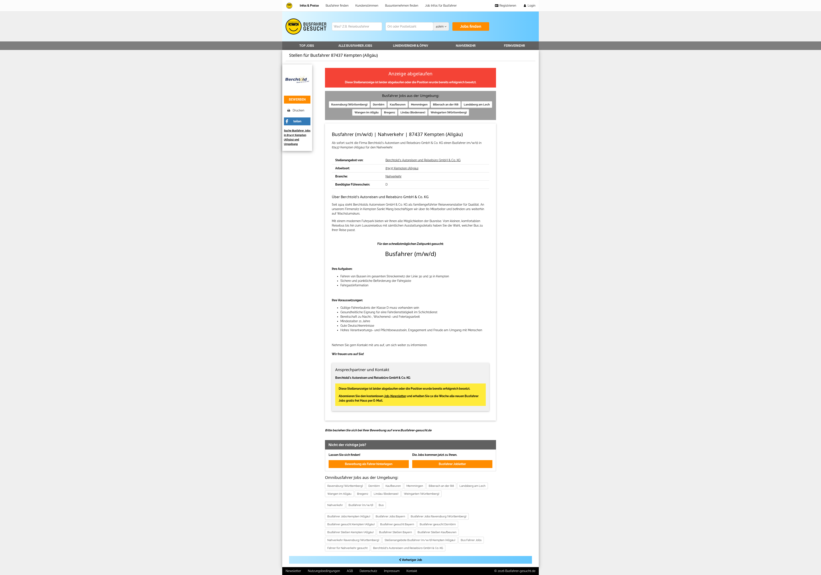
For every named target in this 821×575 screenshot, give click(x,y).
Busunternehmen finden (401, 5)
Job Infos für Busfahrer (441, 5)
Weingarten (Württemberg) (449, 112)
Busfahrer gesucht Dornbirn (438, 524)
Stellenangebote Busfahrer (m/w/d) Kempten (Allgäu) (420, 540)
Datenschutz (368, 571)
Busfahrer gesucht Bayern (397, 524)
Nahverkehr (465, 45)
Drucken (297, 110)
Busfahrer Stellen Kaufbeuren (437, 532)
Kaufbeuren (398, 104)
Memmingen (419, 104)
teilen (297, 121)
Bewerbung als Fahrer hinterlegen (368, 464)
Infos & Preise (309, 5)
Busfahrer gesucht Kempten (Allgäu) (351, 524)
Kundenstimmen (366, 5)
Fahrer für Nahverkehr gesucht (347, 548)
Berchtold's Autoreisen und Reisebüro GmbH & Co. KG (423, 160)
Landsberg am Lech (477, 104)
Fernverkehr (514, 45)
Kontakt (411, 571)
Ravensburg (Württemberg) (349, 104)
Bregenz (389, 112)
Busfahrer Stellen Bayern (395, 532)
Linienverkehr (410, 45)
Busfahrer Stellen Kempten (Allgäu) (350, 532)
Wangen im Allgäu (366, 112)
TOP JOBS (306, 45)
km (440, 26)
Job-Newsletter (395, 396)
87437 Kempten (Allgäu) (401, 168)
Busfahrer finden (337, 5)
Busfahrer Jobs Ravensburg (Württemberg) (438, 516)
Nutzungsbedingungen (324, 571)
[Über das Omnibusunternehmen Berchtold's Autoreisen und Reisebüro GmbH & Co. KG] (297, 79)
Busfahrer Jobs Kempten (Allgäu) (348, 516)
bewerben (297, 99)
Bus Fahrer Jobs (471, 540)
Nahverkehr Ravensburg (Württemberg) (353, 540)
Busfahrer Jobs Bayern (390, 516)
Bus (381, 505)
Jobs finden (470, 26)
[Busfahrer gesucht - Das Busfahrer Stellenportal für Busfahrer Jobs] (289, 5)
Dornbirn (378, 104)
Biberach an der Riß (445, 104)
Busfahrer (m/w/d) (360, 505)
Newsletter (293, 571)
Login (531, 5)
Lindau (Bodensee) (412, 112)
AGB (350, 571)
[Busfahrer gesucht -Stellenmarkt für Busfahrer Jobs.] (305, 26)
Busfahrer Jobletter (452, 464)
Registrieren (507, 5)
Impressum (392, 571)
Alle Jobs (355, 45)
